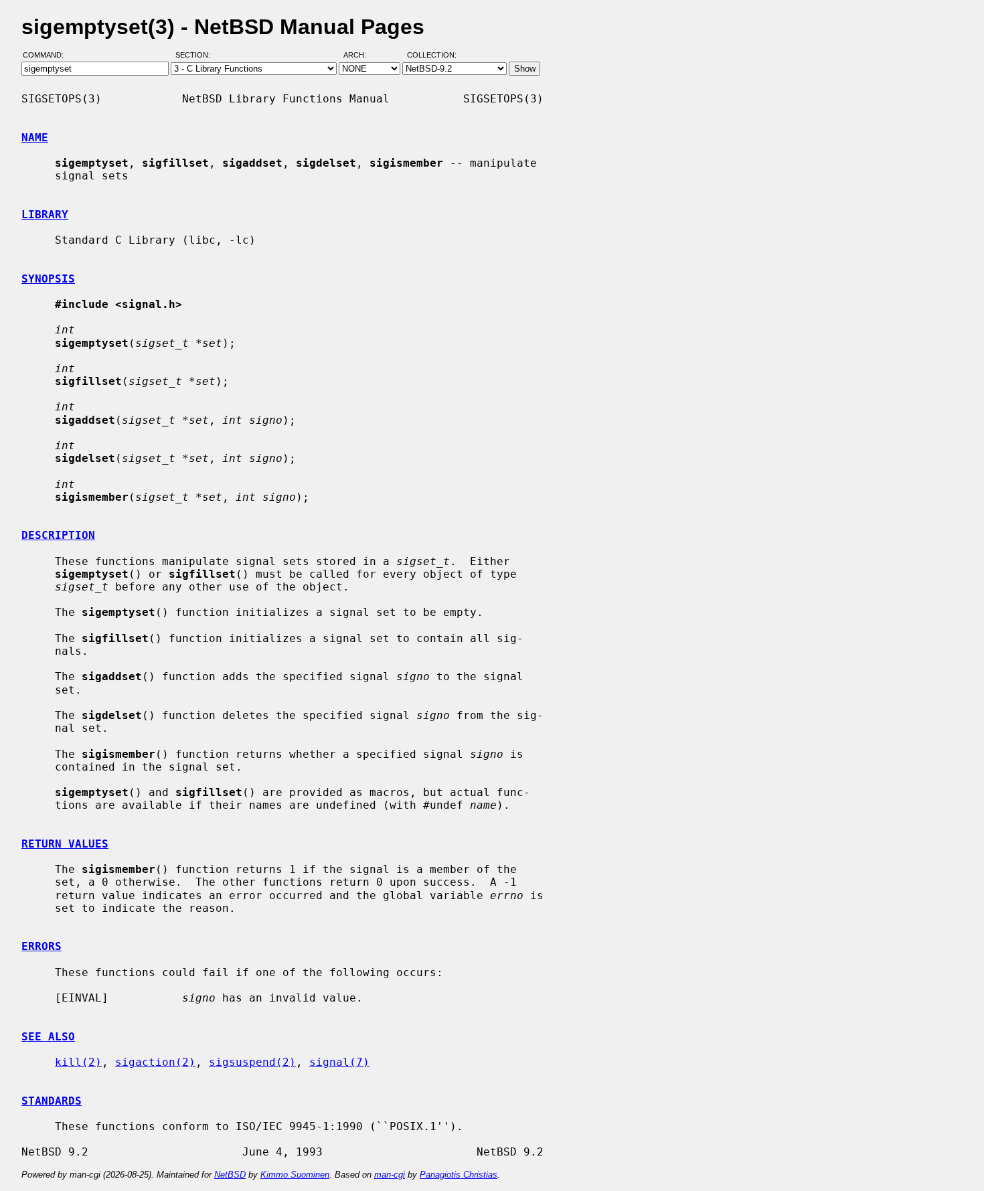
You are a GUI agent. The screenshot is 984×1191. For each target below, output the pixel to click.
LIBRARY (44, 214)
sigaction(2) (155, 1062)
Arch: (360, 56)
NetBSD (230, 1175)
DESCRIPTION (58, 535)
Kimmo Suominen (294, 1175)
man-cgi (389, 1175)
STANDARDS (51, 1101)
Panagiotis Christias (458, 1175)
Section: (195, 56)
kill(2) (78, 1062)
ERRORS (41, 946)
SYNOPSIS (48, 278)
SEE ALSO (48, 1036)
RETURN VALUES (64, 844)
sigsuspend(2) (252, 1062)
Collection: (432, 56)
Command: (47, 56)
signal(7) (339, 1062)
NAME (34, 137)
